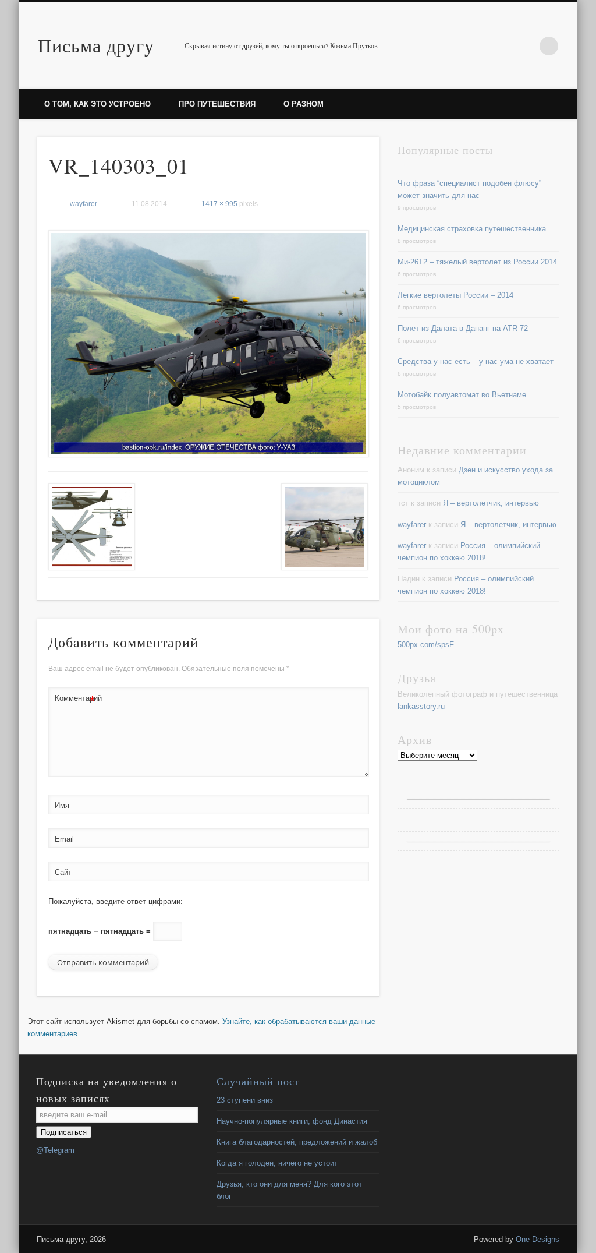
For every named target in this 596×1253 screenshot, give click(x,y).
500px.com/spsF (426, 644)
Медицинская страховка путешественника (472, 228)
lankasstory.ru (421, 706)
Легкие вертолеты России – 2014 (455, 295)
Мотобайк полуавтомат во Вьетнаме (462, 394)
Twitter (525, 46)
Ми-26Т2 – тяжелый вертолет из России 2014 (477, 261)
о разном (303, 104)
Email (64, 839)
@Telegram (55, 1150)
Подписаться (64, 1132)
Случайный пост (258, 1081)
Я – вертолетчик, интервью (491, 503)
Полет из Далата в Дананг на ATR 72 (463, 328)
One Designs (537, 1239)
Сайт (63, 872)
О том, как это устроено (97, 104)
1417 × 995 (219, 204)
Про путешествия (217, 104)
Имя (62, 805)
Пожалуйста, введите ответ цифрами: (115, 901)
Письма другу (96, 45)
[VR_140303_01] (208, 344)
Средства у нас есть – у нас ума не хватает (476, 361)
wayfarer (83, 204)
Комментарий (75, 701)
